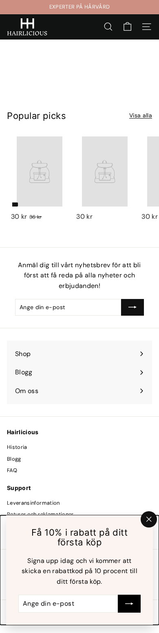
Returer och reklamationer (40, 514)
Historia (17, 447)
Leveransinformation (33, 502)
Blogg (14, 458)
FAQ (12, 470)
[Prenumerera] (129, 604)
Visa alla (140, 115)
